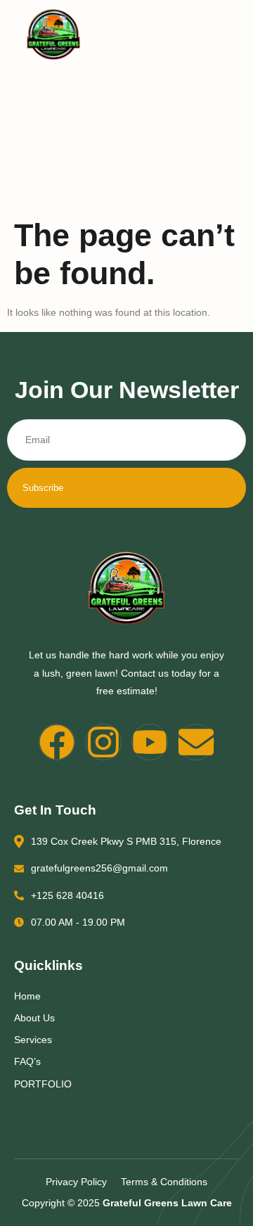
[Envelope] (196, 742)
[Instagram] (103, 742)
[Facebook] (57, 742)
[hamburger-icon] (229, 40)
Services (33, 1039)
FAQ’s (27, 1061)
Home (27, 996)
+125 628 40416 (67, 895)
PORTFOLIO (43, 1084)
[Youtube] (149, 742)
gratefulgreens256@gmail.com (99, 868)
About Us (34, 1017)
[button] (194, 38)
